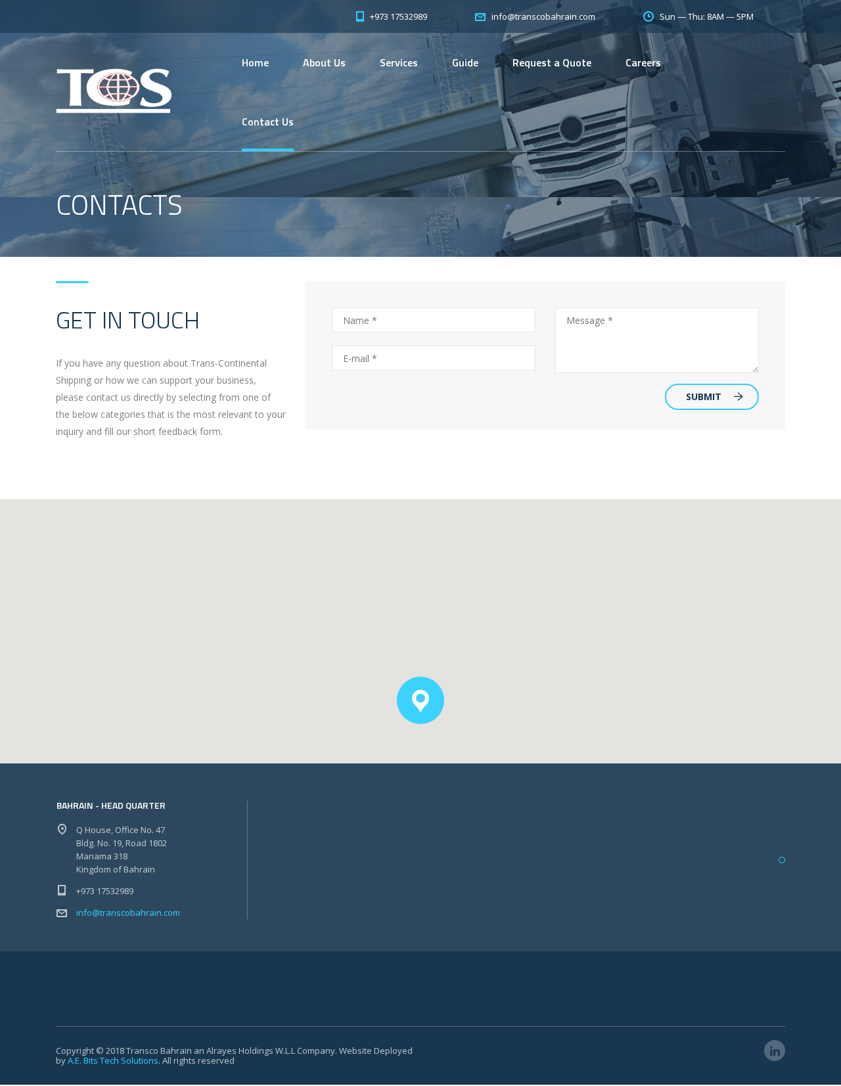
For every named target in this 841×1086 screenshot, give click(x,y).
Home (255, 62)
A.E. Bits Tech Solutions (113, 1060)
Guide (465, 62)
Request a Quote (551, 62)
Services (399, 62)
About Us (324, 62)
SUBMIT (703, 396)
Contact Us (268, 121)
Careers (643, 62)
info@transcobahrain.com (128, 912)
